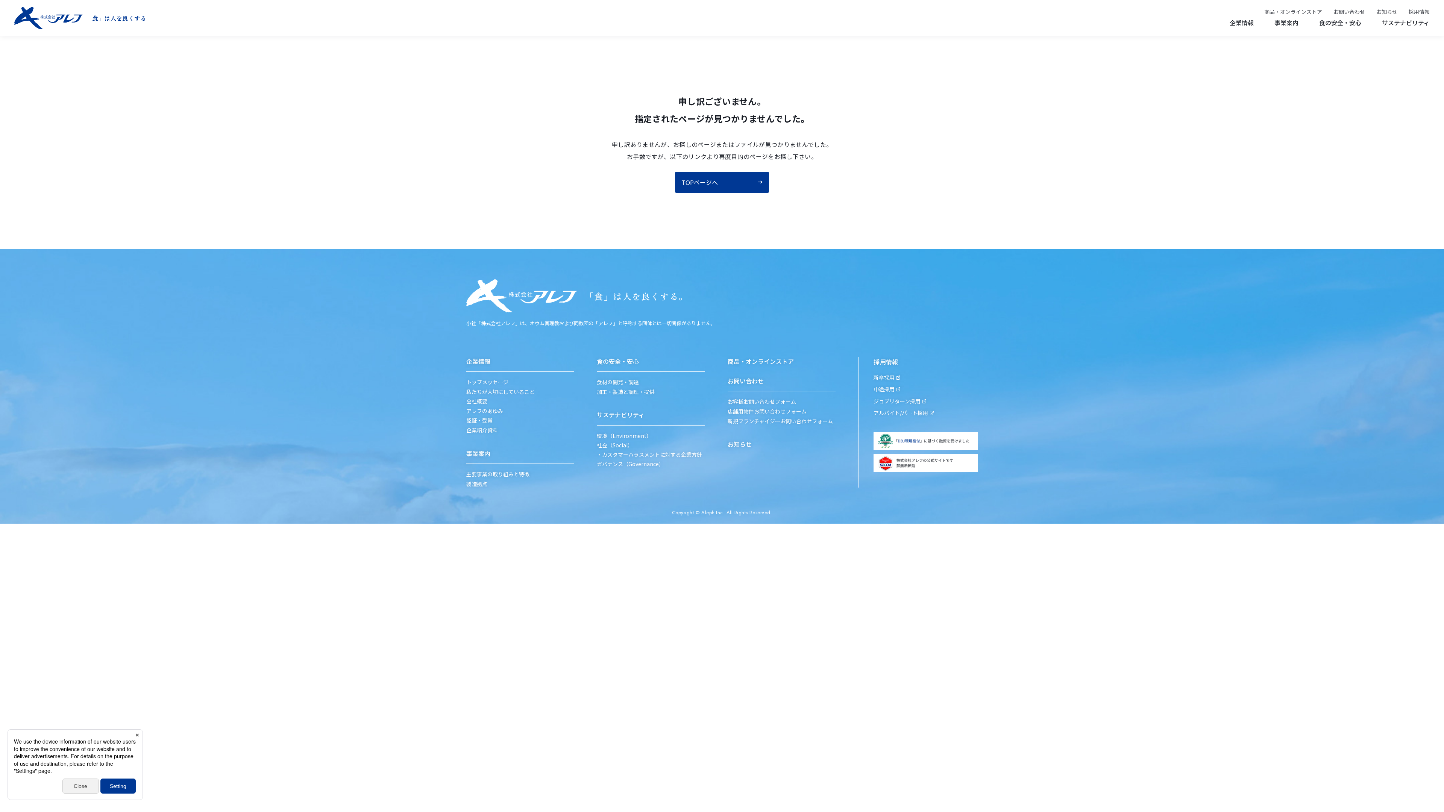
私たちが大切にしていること (500, 391)
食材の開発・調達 (618, 382)
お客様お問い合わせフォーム (762, 401)
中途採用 (884, 389)
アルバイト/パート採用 (901, 413)
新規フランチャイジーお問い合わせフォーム (780, 421)
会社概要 (476, 401)
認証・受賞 (479, 420)
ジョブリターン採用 (897, 401)
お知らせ (1386, 11)
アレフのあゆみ (484, 411)
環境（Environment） (624, 435)
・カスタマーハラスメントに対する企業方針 (649, 454)
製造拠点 (476, 484)
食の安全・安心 (1340, 22)
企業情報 (1242, 22)
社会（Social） (615, 445)
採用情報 (1419, 11)
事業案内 (1286, 22)
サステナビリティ (1406, 22)
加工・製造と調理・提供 (626, 391)
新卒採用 (884, 377)
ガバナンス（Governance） (630, 464)
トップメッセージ (487, 382)
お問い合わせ (1349, 11)
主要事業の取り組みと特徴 (497, 474)
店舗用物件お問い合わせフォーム (767, 411)
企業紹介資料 (482, 430)
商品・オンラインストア (1293, 11)
